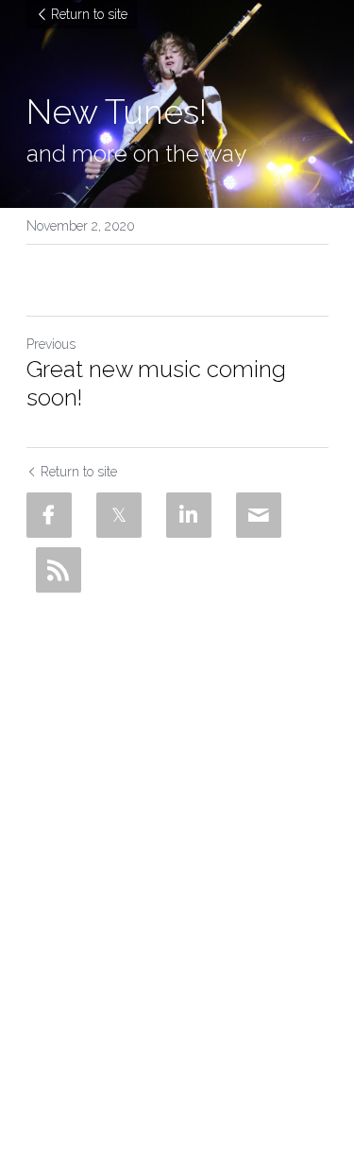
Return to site (89, 14)
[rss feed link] (58, 570)
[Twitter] (119, 515)
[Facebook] (49, 515)
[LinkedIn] (188, 515)
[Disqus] (177, 838)
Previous (51, 344)
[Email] (258, 515)
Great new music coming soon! (156, 383)
